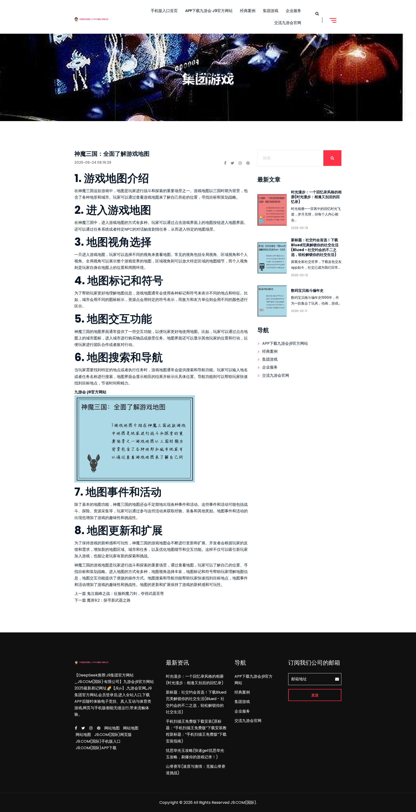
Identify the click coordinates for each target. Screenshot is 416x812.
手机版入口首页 (164, 10)
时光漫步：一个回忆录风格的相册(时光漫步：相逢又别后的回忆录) (316, 196)
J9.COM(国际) (243, 802)
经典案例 (247, 10)
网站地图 (112, 728)
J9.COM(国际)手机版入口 (98, 741)
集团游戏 (270, 10)
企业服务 (293, 10)
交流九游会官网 (287, 23)
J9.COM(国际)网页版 (113, 734)
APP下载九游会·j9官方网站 (209, 10)
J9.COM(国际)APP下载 (96, 748)
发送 (314, 695)
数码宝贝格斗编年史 (307, 290)
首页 (169, 85)
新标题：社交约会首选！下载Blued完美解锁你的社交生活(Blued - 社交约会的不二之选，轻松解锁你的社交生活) (314, 247)
